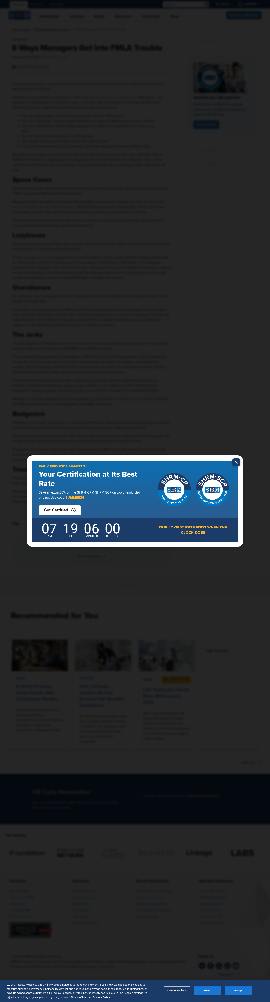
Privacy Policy (101, 997)
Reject (207, 990)
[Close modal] (236, 462)
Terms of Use (79, 997)
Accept (238, 990)
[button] (60, 510)
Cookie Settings (177, 990)
